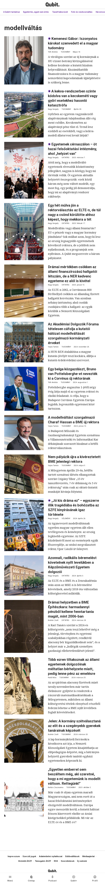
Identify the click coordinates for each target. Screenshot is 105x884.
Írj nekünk (82, 861)
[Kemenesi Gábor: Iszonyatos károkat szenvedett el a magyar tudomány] (24, 60)
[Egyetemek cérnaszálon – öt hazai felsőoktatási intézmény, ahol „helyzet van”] (24, 170)
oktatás (65, 158)
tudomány (65, 52)
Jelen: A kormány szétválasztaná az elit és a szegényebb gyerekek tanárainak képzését (74, 726)
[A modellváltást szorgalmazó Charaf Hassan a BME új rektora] (24, 432)
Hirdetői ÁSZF (25, 861)
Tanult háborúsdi (60, 12)
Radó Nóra (52, 678)
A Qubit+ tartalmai (11, 12)
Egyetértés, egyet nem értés (36, 12)
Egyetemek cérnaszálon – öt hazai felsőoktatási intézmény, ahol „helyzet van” (72, 149)
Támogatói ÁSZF (43, 861)
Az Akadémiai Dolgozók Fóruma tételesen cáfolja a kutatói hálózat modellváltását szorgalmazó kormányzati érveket (73, 333)
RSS (56, 861)
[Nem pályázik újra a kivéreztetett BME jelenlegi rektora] (24, 474)
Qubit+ (74, 881)
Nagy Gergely (53, 109)
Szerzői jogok (29, 856)
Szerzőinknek (67, 861)
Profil (95, 881)
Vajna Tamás (53, 347)
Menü (10, 881)
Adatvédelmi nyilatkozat (50, 856)
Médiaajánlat (88, 856)
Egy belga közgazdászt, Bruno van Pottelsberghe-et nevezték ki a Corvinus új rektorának (72, 373)
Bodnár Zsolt (53, 620)
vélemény (66, 518)
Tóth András (53, 52)
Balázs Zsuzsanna (55, 787)
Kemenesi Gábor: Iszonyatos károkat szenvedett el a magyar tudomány (73, 43)
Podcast (52, 881)
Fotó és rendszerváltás (81, 12)
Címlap (31, 881)
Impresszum (14, 856)
